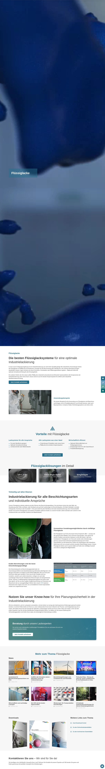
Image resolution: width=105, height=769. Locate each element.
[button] (10, 734)
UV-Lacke (22, 475)
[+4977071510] (103, 382)
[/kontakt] (103, 378)
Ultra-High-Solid (52, 475)
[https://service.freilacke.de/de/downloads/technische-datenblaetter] (103, 391)
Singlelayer (82, 475)
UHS (42, 583)
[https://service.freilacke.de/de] (103, 386)
